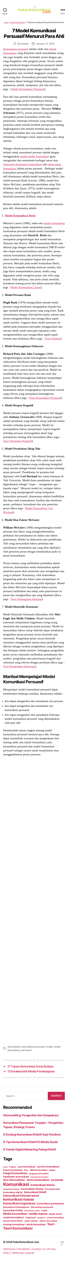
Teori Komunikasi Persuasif (45, 397)
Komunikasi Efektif (35, 1192)
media (44, 1210)
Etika (26, 1170)
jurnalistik (57, 1180)
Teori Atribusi (53, 338)
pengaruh (41, 1218)
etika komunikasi (38, 1170)
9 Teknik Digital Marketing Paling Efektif (29, 1149)
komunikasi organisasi (19, 1203)
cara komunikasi (26, 1166)
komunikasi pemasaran (50, 1203)
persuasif (26, 1050)
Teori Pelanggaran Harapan (26, 599)
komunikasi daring (32, 1188)
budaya (12, 1167)
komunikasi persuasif (33, 1046)
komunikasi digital (12, 1192)
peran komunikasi (55, 1217)
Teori (50, 1224)
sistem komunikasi (48, 1221)
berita (5, 1167)
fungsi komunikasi (15, 1173)
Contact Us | (39, 1249)
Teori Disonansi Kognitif (17, 441)
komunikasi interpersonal (21, 1195)
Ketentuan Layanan (23, 1252)
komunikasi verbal (32, 1211)
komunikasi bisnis (43, 1185)
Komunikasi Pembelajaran (16, 1207)
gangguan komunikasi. (39, 1173)
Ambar (25, 43)
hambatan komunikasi (16, 1176)
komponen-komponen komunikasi (22, 164)
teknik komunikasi (36, 1224)
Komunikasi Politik (13, 1210)
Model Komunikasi (17, 22)
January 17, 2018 (45, 43)
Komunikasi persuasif (15, 49)
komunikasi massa (18, 1199)
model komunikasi (54, 223)
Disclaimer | (25, 1249)
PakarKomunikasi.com (26, 1242)
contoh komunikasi (48, 1166)
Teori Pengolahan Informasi (19, 666)
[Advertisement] (34, 900)
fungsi (52, 1170)
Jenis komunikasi (37, 1180)
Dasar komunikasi (12, 1170)
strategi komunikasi (14, 1224)
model (49, 1046)
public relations (31, 1221)
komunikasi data (52, 1189)
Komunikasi (14, 1046)
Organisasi (30, 1217)
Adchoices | (10, 1249)
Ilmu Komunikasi (14, 1180)
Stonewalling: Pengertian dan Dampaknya (31, 1115)
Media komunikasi (15, 1213)
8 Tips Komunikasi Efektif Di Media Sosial (30, 1142)
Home (6, 22)
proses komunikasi (13, 1221)
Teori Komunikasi (18, 1228)
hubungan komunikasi (39, 1177)
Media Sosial (55, 1214)
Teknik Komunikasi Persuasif (27, 89)
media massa (38, 1214)
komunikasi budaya (11, 1189)
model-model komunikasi (34, 156)
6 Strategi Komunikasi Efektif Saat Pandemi (32, 1134)
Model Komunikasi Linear (25, 287)
